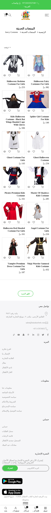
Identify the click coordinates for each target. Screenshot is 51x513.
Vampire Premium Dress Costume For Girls (16, 266)
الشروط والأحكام (9, 402)
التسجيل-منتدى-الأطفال (11, 441)
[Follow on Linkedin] (33, 334)
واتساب (15, 3)
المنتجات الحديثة (28, 32)
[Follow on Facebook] (48, 334)
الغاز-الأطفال (7, 372)
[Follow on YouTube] (19, 334)
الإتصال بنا (6, 354)
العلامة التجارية (8, 358)
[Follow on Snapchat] (23, 334)
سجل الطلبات (7, 431)
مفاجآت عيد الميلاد (9, 445)
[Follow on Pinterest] (28, 334)
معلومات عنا (7, 388)
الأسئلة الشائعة (8, 392)
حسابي (5, 427)
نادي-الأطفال (7, 368)
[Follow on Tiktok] (14, 334)
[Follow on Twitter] (43, 334)
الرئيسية (42, 32)
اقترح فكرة (6, 349)
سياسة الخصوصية (9, 397)
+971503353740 (29, 3)
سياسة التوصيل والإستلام (12, 411)
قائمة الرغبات (7, 436)
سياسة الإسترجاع (9, 406)
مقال (4, 363)
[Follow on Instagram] (38, 334)
